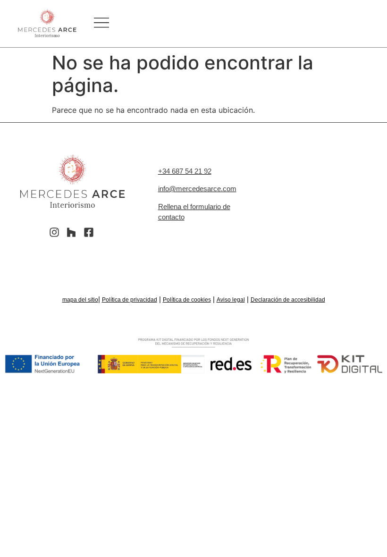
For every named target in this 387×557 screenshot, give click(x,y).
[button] (101, 23)
